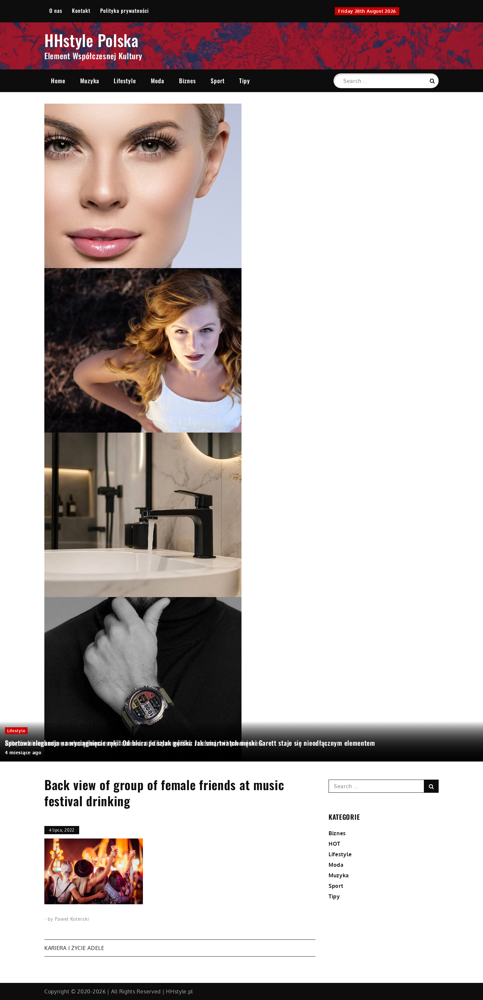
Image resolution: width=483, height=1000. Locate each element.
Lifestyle (125, 80)
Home (58, 80)
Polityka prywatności (124, 10)
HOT (334, 843)
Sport (218, 80)
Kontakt (81, 10)
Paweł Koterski (72, 919)
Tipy (244, 80)
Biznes (187, 80)
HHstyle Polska (91, 40)
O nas (55, 10)
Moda (157, 80)
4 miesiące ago (23, 752)
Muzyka (89, 80)
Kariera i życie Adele (74, 948)
